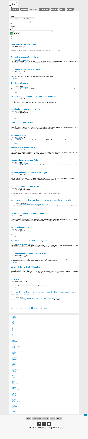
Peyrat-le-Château (15, 383)
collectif (13, 353)
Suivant (45, 308)
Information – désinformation (23, 44)
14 (39, 308)
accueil (13, 331)
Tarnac (13, 381)
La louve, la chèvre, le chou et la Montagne (29, 173)
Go (12, 33)
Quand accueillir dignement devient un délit (29, 253)
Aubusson (14, 364)
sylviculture (14, 393)
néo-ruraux (14, 329)
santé (13, 386)
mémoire (13, 343)
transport (13, 405)
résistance (14, 378)
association (14, 371)
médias (13, 411)
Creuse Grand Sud (15, 372)
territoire (13, 349)
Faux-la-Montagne (15, 366)
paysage (13, 370)
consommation (15, 341)
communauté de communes (17, 351)
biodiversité (14, 387)
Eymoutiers (14, 316)
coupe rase (14, 390)
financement (14, 392)
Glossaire (53, 418)
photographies (14, 359)
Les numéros (24, 9)
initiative (13, 337)
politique (13, 363)
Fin (48, 308)
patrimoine (14, 345)
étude (13, 354)
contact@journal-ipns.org (54, 427)
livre (13, 328)
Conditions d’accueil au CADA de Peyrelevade (30, 241)
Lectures (62, 9)
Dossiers (69, 9)
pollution (13, 336)
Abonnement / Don (44, 9)
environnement (15, 369)
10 (29, 308)
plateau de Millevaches (16, 333)
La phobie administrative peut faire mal (27, 214)
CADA (13, 376)
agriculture (14, 327)
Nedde (13, 330)
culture (13, 365)
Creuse (13, 322)
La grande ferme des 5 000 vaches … (27, 267)
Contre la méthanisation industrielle (26, 57)
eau (12, 335)
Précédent (18, 308)
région (13, 375)
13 (36, 308)
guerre (13, 388)
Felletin (13, 377)
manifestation (14, 406)
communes (14, 395)
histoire (13, 324)
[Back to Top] (85, 415)
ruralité (13, 319)
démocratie (14, 317)
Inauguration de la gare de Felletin (25, 160)
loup (13, 407)
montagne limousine (16, 348)
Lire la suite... (15, 52)
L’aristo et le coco (18, 279)
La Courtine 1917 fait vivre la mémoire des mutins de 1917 (36, 97)
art (12, 358)
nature (13, 400)
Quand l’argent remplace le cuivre (25, 69)
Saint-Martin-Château (16, 389)
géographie (14, 321)
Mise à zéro (17, 33)
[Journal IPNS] (13, 2)
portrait (13, 384)
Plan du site (45, 418)
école (13, 382)
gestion (13, 342)
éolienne (13, 402)
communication (15, 380)
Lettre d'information (37, 418)
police (13, 334)
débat (13, 394)
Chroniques (54, 9)
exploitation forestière (16, 346)
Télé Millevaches (15, 357)
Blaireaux (59, 418)
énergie (13, 340)
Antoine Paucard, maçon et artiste (25, 109)
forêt (13, 339)
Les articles (33, 9)
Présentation (15, 9)
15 (41, 308)
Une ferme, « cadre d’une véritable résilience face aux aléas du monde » (41, 200)
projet (13, 408)
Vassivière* (14, 352)
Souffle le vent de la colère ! (23, 148)
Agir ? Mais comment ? (21, 227)
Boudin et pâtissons (19, 83)
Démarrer (12, 308)
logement (14, 399)
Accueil (28, 418)
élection (13, 347)
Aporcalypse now (18, 135)
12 (34, 308)
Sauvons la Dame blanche (22, 123)
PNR (13, 318)
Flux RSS (13, 13)
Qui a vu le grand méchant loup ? (25, 186)
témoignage (14, 325)
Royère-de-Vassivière (16, 401)
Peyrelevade (14, 360)
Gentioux (13, 323)
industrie (13, 396)
